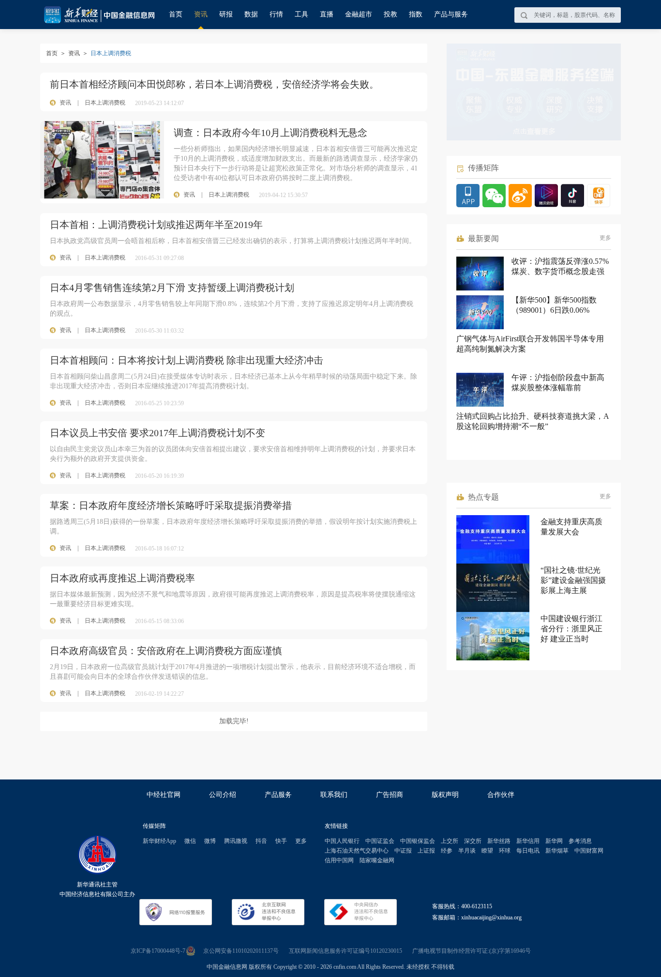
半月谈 (467, 850)
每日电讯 (528, 850)
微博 (210, 841)
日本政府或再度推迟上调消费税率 (122, 578)
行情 (276, 14)
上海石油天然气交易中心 (357, 850)
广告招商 (389, 794)
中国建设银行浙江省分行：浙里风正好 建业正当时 (571, 628)
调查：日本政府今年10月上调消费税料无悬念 (270, 132)
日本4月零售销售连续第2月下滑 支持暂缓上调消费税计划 (172, 287)
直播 (326, 14)
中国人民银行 (342, 841)
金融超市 (358, 14)
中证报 (403, 850)
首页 (175, 14)
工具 (301, 14)
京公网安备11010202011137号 (241, 950)
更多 (605, 237)
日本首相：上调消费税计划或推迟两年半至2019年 (156, 224)
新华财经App (159, 841)
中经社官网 (163, 794)
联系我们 (333, 794)
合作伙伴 (500, 794)
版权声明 (445, 794)
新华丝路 (499, 841)
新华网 (554, 841)
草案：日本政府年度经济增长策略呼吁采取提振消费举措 (171, 505)
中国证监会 (379, 841)
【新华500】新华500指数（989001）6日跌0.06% (554, 305)
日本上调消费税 (105, 102)
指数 (415, 14)
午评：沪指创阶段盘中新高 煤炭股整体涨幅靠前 (557, 382)
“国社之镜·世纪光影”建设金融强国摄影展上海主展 (573, 580)
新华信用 (528, 841)
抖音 (261, 841)
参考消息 (580, 841)
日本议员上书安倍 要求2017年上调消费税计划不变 (157, 432)
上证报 (426, 850)
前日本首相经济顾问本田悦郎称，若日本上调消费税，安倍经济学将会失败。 (214, 84)
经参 (446, 850)
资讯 (201, 14)
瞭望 (487, 850)
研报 (226, 14)
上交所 (449, 841)
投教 (390, 14)
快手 (281, 841)
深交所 (472, 841)
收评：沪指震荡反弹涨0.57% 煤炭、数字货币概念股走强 (560, 266)
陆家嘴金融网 (377, 860)
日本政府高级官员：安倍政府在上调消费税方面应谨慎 (166, 650)
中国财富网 (588, 850)
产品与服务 (451, 14)
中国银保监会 (417, 841)
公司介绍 (222, 794)
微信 (190, 841)
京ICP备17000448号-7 (158, 950)
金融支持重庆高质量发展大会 (571, 527)
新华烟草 (557, 850)
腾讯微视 (235, 841)
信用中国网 (339, 860)
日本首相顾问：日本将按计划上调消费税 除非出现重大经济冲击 (186, 360)
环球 (505, 850)
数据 (251, 14)
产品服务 (278, 794)
